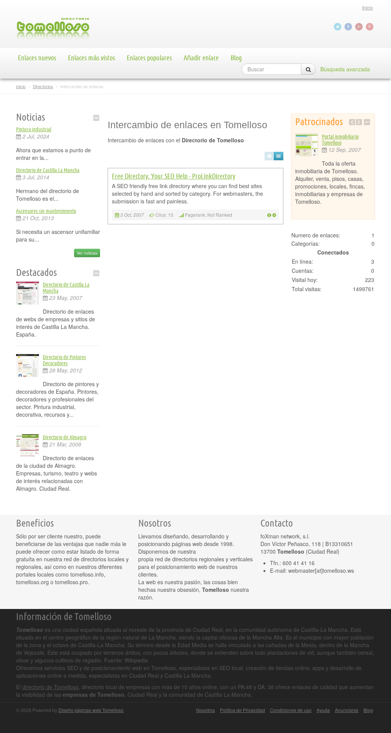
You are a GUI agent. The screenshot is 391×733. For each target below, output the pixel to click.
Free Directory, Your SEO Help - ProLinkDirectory (173, 176)
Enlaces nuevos (37, 57)
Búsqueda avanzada (345, 69)
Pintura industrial (33, 129)
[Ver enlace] (269, 214)
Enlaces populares (149, 57)
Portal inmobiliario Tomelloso (340, 140)
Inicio (367, 7)
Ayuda (323, 710)
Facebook (349, 27)
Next (359, 122)
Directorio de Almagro (64, 437)
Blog (236, 57)
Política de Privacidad (242, 710)
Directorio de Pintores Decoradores (64, 360)
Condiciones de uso (291, 710)
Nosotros (205, 710)
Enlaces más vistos (91, 57)
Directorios (43, 86)
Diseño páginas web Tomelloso (91, 710)
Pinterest (370, 27)
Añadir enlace (201, 57)
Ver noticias (87, 253)
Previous (352, 122)
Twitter (338, 27)
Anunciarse (347, 710)
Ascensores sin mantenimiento (46, 211)
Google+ (359, 27)
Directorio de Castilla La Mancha (47, 170)
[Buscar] (308, 69)
